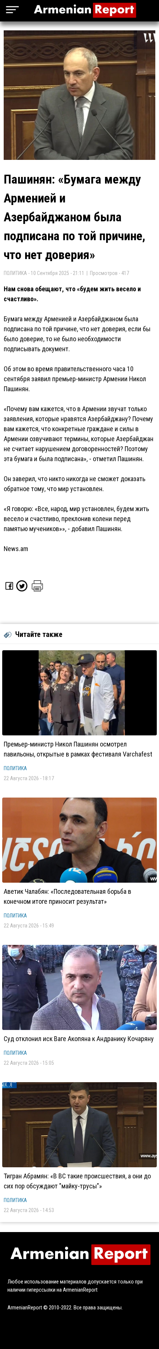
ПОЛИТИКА (15, 768)
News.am (16, 549)
